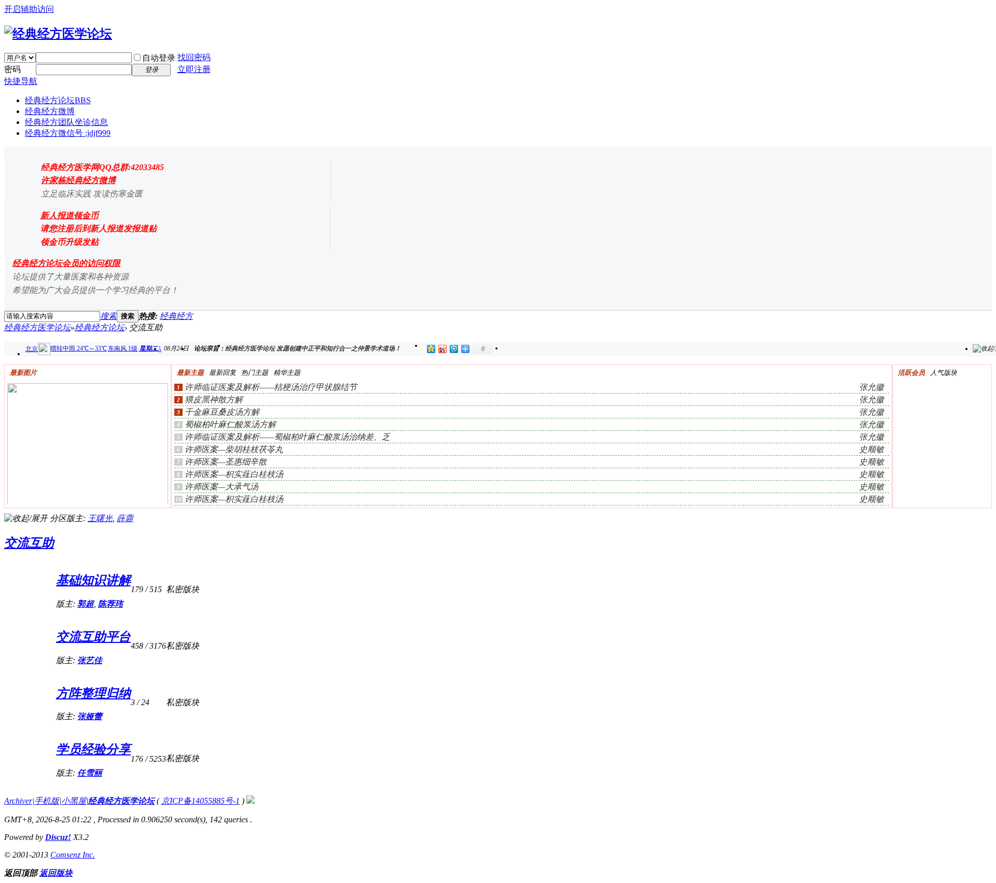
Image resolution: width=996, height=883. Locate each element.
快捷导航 (20, 81)
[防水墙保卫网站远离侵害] (250, 800)
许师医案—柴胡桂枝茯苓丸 (234, 449)
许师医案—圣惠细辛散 (226, 461)
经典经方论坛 (58, 100)
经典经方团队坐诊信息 (66, 122)
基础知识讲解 (93, 580)
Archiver (18, 800)
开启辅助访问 (29, 9)
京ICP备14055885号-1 (200, 800)
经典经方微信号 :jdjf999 (67, 133)
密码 (12, 69)
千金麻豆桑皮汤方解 (222, 412)
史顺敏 (871, 449)
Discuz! (58, 837)
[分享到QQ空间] (430, 348)
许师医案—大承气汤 (221, 486)
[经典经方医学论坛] (58, 33)
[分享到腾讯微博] (453, 348)
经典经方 (176, 316)
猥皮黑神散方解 (214, 399)
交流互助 (29, 543)
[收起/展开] (26, 518)
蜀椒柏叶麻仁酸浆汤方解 (230, 424)
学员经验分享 (93, 749)
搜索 (108, 316)
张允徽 (871, 387)
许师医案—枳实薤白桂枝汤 (234, 474)
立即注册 (194, 69)
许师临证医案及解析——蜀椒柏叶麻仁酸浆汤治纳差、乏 (287, 436)
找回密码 (194, 57)
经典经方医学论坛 (37, 327)
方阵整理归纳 (93, 693)
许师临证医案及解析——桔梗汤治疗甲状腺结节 (271, 387)
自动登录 (158, 57)
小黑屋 (73, 800)
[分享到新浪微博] (442, 348)
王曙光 (100, 518)
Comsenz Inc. (72, 854)
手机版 (46, 800)
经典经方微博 (50, 111)
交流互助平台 (93, 636)
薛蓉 (125, 518)
